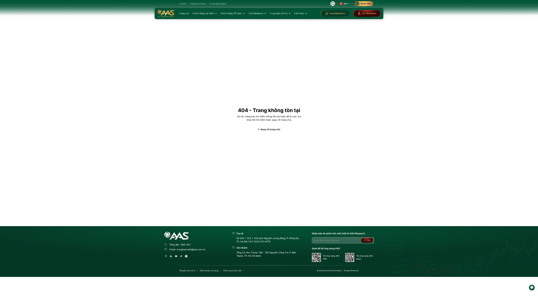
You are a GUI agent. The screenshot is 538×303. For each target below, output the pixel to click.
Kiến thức (299, 13)
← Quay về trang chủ (269, 129)
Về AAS (182, 3)
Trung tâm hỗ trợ (279, 13)
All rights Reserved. (351, 270)
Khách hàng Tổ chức (231, 13)
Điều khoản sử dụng (209, 270)
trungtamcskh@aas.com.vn (191, 249)
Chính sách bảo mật (232, 270)
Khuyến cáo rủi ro (187, 270)
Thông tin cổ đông (197, 3)
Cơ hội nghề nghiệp (218, 3)
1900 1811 (366, 3)
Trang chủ (184, 13)
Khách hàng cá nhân (203, 13)
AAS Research (255, 13)
